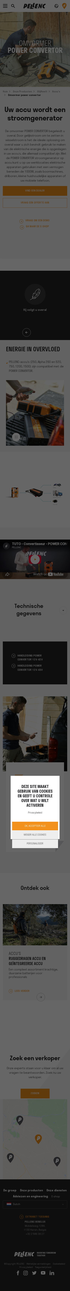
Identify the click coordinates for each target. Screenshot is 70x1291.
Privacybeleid (35, 813)
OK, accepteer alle (35, 826)
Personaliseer (35, 843)
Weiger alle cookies (35, 835)
